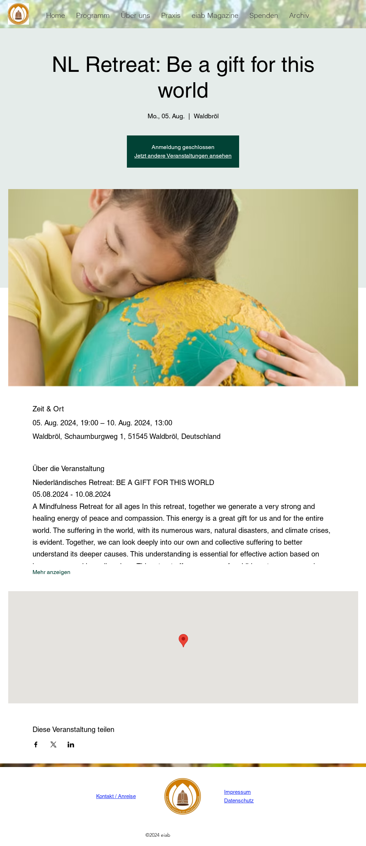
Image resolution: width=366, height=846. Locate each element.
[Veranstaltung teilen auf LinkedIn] (71, 744)
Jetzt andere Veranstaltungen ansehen (183, 155)
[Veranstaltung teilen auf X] (53, 744)
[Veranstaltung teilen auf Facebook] (36, 744)
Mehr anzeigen (51, 572)
